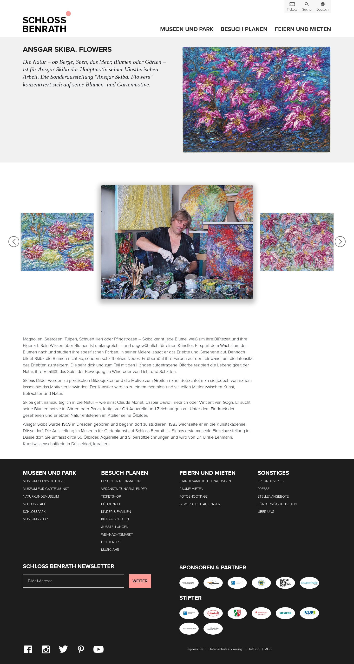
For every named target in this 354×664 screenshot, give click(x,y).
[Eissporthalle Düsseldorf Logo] (309, 582)
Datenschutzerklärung (225, 649)
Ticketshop (111, 497)
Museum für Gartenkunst (46, 489)
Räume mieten (191, 489)
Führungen (111, 504)
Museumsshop (35, 519)
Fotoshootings (193, 497)
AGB (268, 649)
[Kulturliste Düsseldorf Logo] (285, 582)
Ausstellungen (114, 527)
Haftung (254, 649)
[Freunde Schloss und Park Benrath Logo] (213, 628)
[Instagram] (46, 649)
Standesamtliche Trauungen (205, 481)
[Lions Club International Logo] (261, 582)
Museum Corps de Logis (43, 481)
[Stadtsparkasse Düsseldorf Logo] (261, 613)
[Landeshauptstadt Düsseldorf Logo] (237, 582)
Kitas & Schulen (115, 519)
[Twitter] (63, 648)
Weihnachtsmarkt (117, 535)
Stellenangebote (273, 497)
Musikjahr (110, 550)
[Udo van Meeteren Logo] (189, 628)
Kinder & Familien (116, 512)
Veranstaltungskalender (124, 489)
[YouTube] (98, 649)
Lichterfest (111, 542)
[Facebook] (28, 649)
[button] (307, 6)
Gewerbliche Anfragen (199, 504)
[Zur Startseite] (47, 22)
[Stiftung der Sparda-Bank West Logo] (213, 582)
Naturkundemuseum (41, 497)
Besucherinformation (121, 481)
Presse (263, 489)
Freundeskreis (270, 481)
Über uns (266, 512)
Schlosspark (34, 512)
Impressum (195, 649)
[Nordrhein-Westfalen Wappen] (237, 613)
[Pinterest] (81, 649)
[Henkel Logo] (213, 613)
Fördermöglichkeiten (277, 504)
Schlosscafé (34, 504)
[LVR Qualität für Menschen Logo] (309, 613)
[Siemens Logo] (285, 613)
